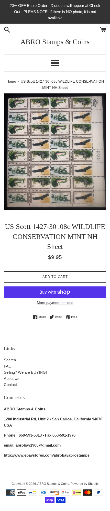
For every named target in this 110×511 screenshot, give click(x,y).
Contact (10, 384)
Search (10, 360)
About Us (11, 378)
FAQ (8, 366)
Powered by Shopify (84, 484)
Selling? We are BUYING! (25, 372)
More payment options (55, 303)
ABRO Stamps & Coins (55, 42)
